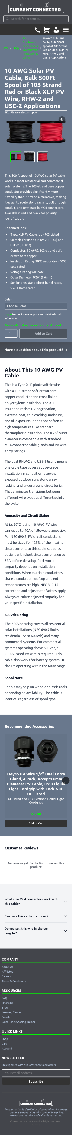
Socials (6, 1017)
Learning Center (11, 1012)
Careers (6, 976)
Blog (5, 1007)
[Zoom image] (62, 119)
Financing (7, 1002)
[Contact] (37, 29)
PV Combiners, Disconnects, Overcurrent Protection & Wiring (30, 48)
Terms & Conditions (14, 981)
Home (5, 48)
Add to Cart (43, 333)
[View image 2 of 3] (29, 156)
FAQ (4, 998)
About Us (7, 966)
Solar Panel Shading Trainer (18, 1021)
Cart (4, 1043)
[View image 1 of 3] (15, 156)
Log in (8, 314)
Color (8, 299)
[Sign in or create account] (56, 29)
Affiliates (7, 971)
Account (7, 1048)
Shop (16, 48)
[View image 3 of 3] (42, 156)
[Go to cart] (46, 29)
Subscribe (36, 1081)
